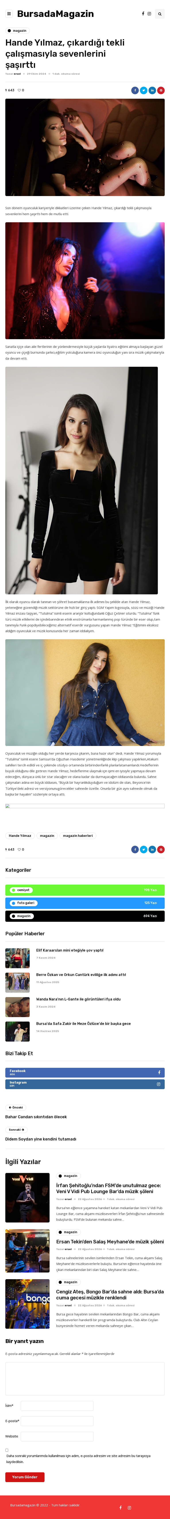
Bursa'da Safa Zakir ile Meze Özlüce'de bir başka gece (83, 1024)
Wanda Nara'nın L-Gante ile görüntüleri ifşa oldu (78, 999)
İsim (9, 1405)
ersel (17, 73)
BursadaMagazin (55, 13)
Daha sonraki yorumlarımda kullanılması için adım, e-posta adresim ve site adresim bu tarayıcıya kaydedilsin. (78, 1458)
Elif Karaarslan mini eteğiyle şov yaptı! (69, 950)
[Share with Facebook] (135, 90)
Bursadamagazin (23, 1505)
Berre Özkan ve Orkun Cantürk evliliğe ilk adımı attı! (81, 975)
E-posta (12, 1421)
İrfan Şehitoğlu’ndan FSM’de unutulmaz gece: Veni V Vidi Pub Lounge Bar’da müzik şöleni (108, 1188)
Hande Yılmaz (20, 836)
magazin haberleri (78, 836)
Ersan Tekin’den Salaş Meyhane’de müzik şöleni (110, 1242)
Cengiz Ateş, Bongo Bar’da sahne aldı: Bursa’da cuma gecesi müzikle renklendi (110, 1295)
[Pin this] (161, 90)
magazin (47, 836)
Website (11, 1436)
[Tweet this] (143, 90)
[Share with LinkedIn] (152, 90)
